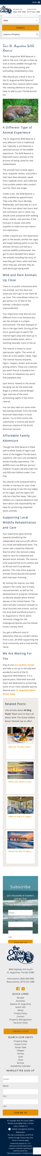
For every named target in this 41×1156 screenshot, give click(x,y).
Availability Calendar (21, 1066)
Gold (20, 1056)
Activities (20, 1000)
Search (20, 27)
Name (11, 918)
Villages (20, 1050)
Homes (20, 1053)
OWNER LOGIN (20, 1031)
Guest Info (20, 1007)
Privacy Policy (20, 1013)
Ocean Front (20, 1044)
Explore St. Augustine (20, 1004)
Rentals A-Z (23, 1126)
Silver (20, 1059)
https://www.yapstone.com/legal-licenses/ (20, 1153)
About (21, 1010)
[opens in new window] (17, 988)
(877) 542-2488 (33, 10)
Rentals (20, 997)
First (10, 928)
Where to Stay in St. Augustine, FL (23, 816)
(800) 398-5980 (19, 10)
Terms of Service (18, 1140)
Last (10, 937)
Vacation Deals (20, 1022)
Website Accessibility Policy (17, 1123)
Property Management (20, 1019)
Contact (20, 1016)
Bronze (20, 1062)
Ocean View (20, 1047)
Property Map (20, 1041)
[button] (34, 2)
